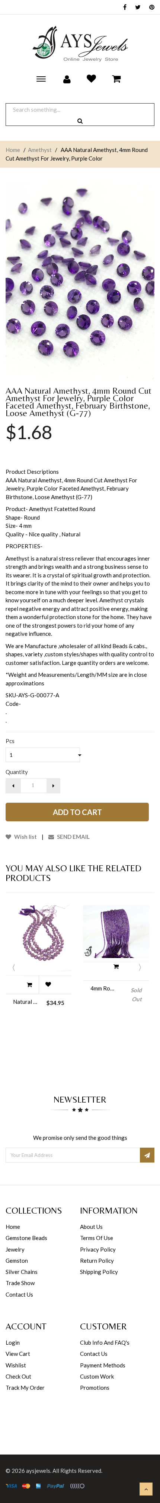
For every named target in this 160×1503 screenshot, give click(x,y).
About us (91, 1226)
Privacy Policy (98, 1249)
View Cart (18, 1353)
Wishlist (16, 1365)
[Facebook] (123, 7)
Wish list (25, 836)
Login (13, 1342)
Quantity (17, 771)
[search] (80, 121)
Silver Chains (22, 1271)
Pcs (10, 741)
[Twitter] (136, 7)
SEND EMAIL (73, 836)
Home (13, 149)
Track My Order (25, 1387)
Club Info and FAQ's (104, 1342)
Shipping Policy (99, 1271)
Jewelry (15, 1249)
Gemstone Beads (26, 1237)
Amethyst (40, 149)
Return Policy (97, 1260)
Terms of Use (96, 1237)
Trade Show (20, 1283)
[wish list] (48, 984)
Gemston (17, 1260)
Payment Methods (102, 1365)
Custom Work (97, 1376)
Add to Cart (77, 812)
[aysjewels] (80, 44)
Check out (18, 1376)
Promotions (94, 1387)
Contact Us (19, 1294)
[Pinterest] (149, 7)
